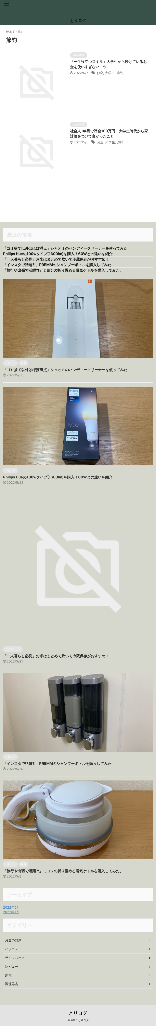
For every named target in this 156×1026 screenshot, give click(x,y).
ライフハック (15, 958)
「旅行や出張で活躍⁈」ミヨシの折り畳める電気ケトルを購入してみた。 (63, 270)
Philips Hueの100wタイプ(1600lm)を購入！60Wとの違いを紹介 (58, 254)
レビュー (11, 966)
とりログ (78, 20)
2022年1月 (11, 912)
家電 (8, 975)
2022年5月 (11, 907)
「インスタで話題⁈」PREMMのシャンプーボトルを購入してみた (57, 265)
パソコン (11, 949)
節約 (120, 73)
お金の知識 (13, 940)
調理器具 (11, 984)
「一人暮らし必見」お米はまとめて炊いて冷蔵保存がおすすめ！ (56, 259)
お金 (100, 73)
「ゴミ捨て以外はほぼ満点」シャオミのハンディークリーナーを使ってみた (65, 248)
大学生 (110, 73)
